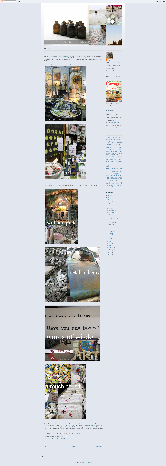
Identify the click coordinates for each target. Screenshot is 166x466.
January (111, 250)
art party (108, 137)
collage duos (110, 142)
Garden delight (112, 226)
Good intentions (113, 222)
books (120, 137)
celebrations (118, 139)
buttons (108, 139)
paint (107, 173)
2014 (109, 199)
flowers (116, 158)
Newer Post (48, 446)
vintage (108, 185)
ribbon (107, 177)
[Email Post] (66, 436)
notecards (108, 170)
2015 (109, 197)
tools (113, 183)
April (110, 243)
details (108, 149)
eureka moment (111, 153)
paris (110, 173)
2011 (109, 254)
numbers (114, 170)
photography (117, 174)
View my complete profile (112, 70)
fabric (120, 153)
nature (120, 168)
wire (121, 185)
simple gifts (109, 178)
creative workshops (116, 146)
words (111, 187)
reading (113, 175)
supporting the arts (115, 180)
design (120, 147)
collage (119, 141)
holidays (113, 163)
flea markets (109, 158)
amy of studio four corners (115, 60)
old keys (119, 170)
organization (109, 171)
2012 (109, 252)
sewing (116, 177)
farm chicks (57, 438)
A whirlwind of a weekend (112, 237)
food (121, 158)
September (112, 210)
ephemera (114, 151)
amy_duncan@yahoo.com (112, 122)
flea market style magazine (115, 156)
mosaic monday (114, 168)
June (110, 217)
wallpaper (113, 185)
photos (107, 175)
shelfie (120, 177)
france (107, 159)
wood (107, 187)
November (112, 206)
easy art (115, 149)
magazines (115, 166)
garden (108, 161)
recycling (119, 175)
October (111, 208)
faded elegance (110, 154)
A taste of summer (113, 229)
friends (120, 159)
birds (116, 137)
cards (112, 139)
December (112, 204)
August (111, 212)
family (117, 154)
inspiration (63, 438)
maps (120, 166)
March (111, 245)
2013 (109, 202)
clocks (114, 141)
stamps (114, 178)
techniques (108, 182)
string (117, 178)
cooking (115, 144)
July (110, 214)
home (120, 163)
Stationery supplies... (112, 234)
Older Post (99, 446)
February (111, 247)
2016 (109, 195)
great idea (116, 161)
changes (108, 141)
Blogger (90, 462)
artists (112, 137)
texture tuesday (117, 182)
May (110, 241)
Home (73, 446)
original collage (117, 171)
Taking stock (112, 231)
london (110, 166)
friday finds (113, 159)
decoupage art (110, 147)
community (51, 438)
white (118, 185)
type (121, 183)
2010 (109, 257)
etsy (121, 151)
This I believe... (112, 224)
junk (68, 438)
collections (119, 142)
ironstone (119, 165)
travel (117, 183)
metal (107, 168)
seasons (112, 177)
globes (112, 161)
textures (108, 183)
